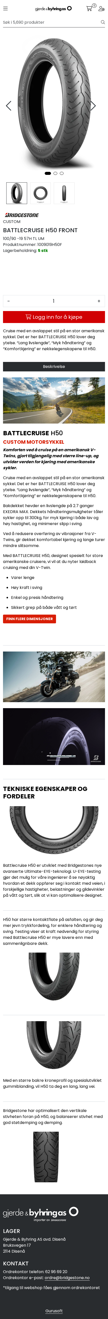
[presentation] (9, 106)
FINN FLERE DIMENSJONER (29, 618)
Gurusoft (54, 1311)
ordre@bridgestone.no (67, 1278)
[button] (48, 173)
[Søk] (103, 22)
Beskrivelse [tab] (54, 366)
